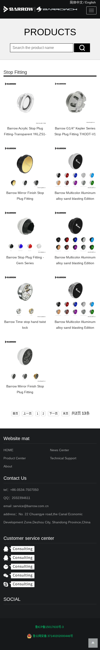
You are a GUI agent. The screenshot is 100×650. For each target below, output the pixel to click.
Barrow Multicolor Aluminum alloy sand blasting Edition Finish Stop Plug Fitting (75, 327)
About (7, 466)
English (90, 2)
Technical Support (63, 458)
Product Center (14, 458)
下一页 (53, 413)
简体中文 (76, 2)
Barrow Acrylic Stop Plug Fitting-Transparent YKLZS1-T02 (25, 134)
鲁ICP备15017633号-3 (49, 627)
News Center (59, 450)
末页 (65, 413)
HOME (8, 450)
